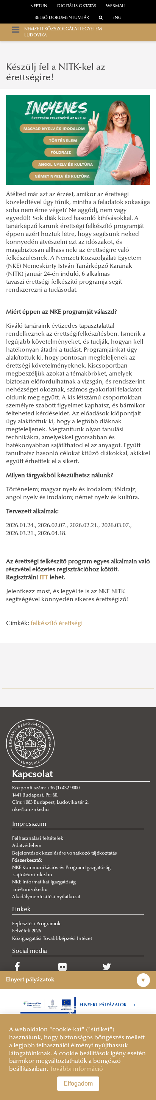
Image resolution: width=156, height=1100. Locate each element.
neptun (38, 6)
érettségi (71, 624)
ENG (117, 18)
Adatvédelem (26, 846)
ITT (43, 578)
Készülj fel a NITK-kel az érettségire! (55, 72)
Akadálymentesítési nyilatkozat (46, 897)
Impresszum (29, 824)
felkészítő (44, 624)
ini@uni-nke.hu (30, 890)
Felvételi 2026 (26, 931)
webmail (116, 6)
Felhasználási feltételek (37, 838)
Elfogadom (78, 1083)
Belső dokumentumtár (61, 18)
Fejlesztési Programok (36, 924)
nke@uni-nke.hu (30, 810)
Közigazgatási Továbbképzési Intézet (52, 939)
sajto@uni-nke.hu (32, 875)
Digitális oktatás (76, 6)
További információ (76, 1069)
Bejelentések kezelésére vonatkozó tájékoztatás (64, 853)
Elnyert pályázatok (108, 1005)
